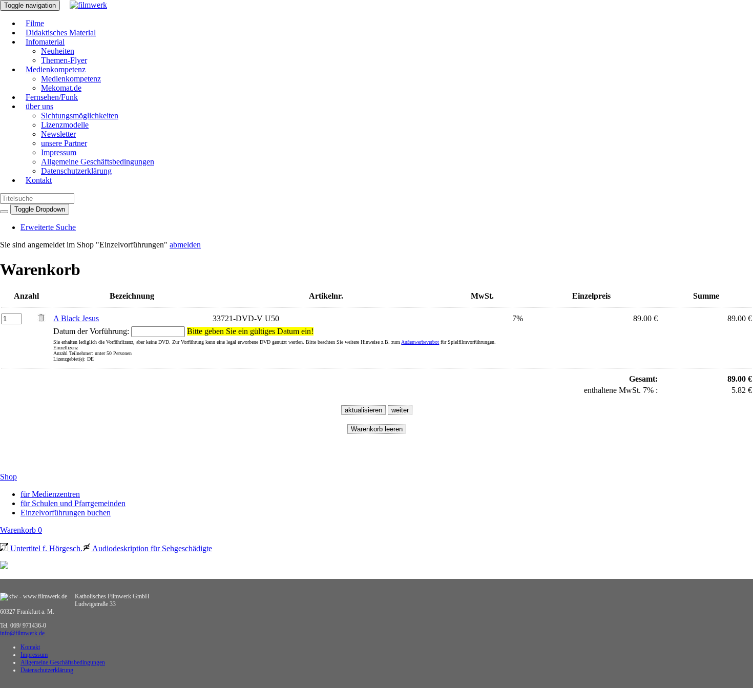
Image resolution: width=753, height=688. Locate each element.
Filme (35, 23)
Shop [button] (8, 476)
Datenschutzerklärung (76, 170)
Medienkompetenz (56, 69)
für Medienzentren (50, 494)
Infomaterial (45, 41)
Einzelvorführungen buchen (65, 512)
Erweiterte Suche (48, 227)
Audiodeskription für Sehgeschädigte (151, 548)
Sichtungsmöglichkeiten (79, 115)
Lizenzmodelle (65, 124)
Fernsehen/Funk (52, 97)
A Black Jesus (76, 318)
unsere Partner (64, 143)
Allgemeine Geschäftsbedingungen (97, 161)
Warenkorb (21, 530)
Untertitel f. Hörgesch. (45, 548)
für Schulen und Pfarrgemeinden (73, 503)
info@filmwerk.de (22, 633)
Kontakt (39, 180)
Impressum (58, 152)
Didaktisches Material (61, 32)
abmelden (185, 244)
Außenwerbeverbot (420, 342)
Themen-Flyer (64, 60)
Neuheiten (57, 51)
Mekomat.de (61, 88)
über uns (39, 106)
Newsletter (58, 134)
